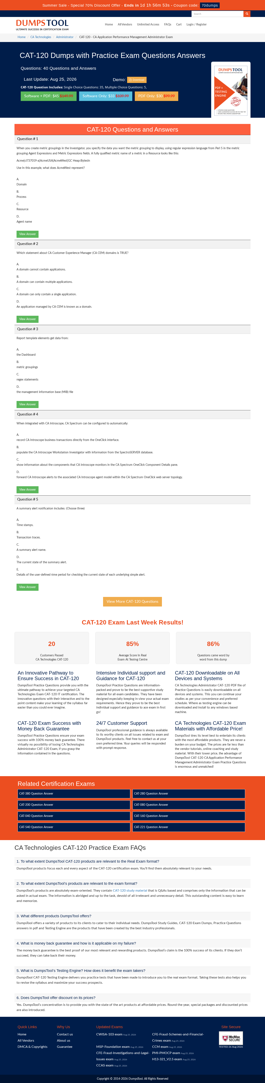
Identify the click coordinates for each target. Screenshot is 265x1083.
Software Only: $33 (106, 96)
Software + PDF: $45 (48, 96)
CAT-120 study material (130, 890)
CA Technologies (40, 37)
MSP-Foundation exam (113, 1046)
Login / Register (197, 24)
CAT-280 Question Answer (151, 793)
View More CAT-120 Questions (132, 602)
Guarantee (64, 1046)
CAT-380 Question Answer (36, 793)
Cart (179, 24)
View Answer (27, 234)
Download (137, 79)
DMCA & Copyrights (32, 1046)
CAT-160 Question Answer (151, 816)
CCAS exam (104, 1065)
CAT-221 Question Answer (151, 827)
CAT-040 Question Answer (36, 816)
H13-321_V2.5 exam (167, 1059)
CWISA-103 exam (109, 1034)
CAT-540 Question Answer (36, 827)
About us (63, 1040)
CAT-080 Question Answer (151, 804)
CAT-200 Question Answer (36, 804)
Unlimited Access (148, 24)
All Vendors (125, 24)
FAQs (167, 24)
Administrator (64, 37)
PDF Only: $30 (156, 96)
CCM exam (160, 1046)
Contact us (65, 1034)
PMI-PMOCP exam (166, 1053)
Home (109, 24)
